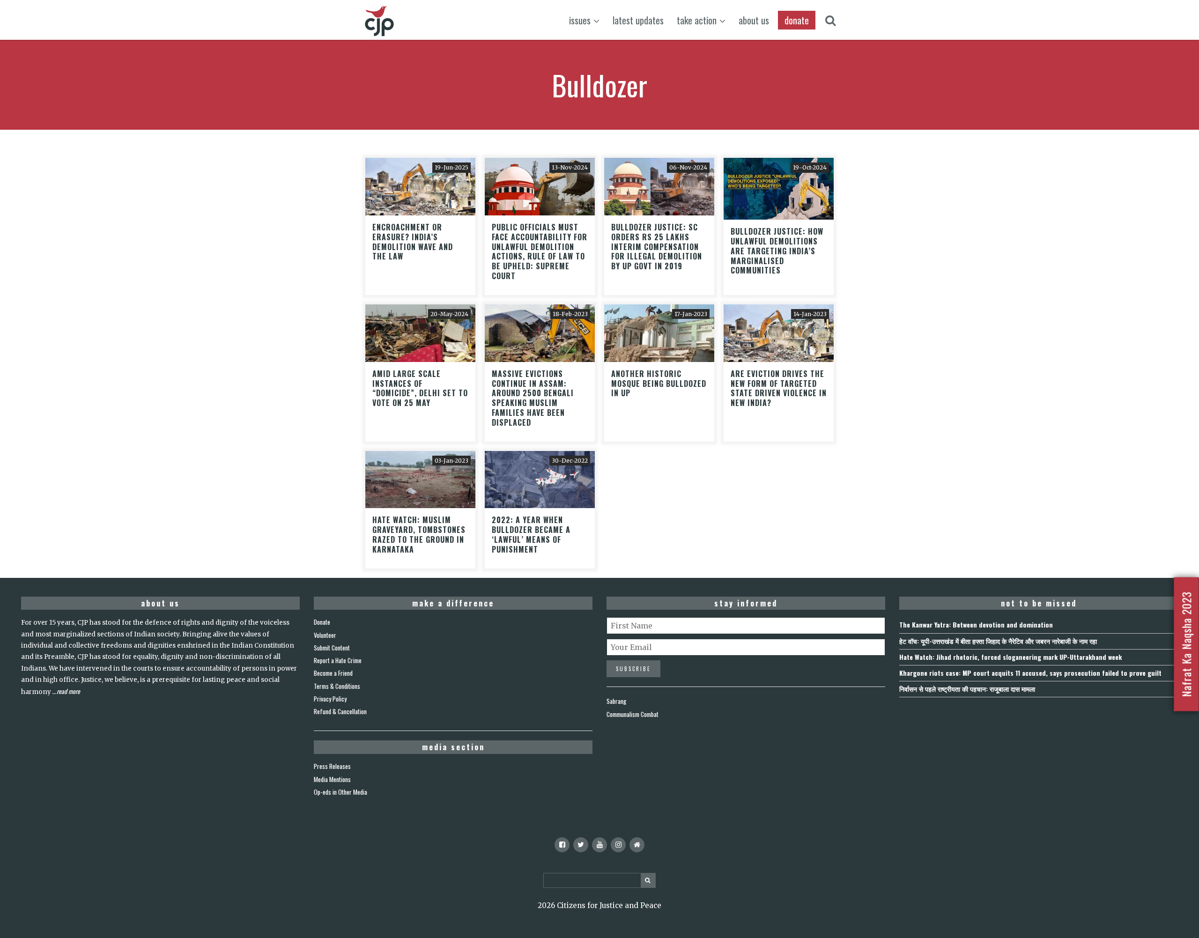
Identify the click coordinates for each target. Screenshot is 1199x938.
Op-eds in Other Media (340, 792)
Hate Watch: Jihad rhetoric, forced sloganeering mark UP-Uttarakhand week (1010, 657)
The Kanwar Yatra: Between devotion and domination (976, 624)
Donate (322, 622)
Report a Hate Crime (338, 660)
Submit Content (332, 647)
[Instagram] (618, 844)
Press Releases (332, 766)
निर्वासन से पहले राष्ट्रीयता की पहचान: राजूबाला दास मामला (967, 689)
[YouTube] (599, 844)
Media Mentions (332, 779)
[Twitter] (580, 844)
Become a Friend (333, 673)
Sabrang (616, 701)
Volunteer (325, 635)
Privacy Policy (330, 698)
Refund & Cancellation (340, 711)
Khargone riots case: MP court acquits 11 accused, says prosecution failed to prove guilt (1030, 673)
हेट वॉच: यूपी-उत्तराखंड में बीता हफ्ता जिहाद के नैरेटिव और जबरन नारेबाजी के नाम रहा (998, 641)
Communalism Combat (633, 714)
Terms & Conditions (337, 686)
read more (68, 691)
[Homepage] (636, 844)
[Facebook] (562, 844)
